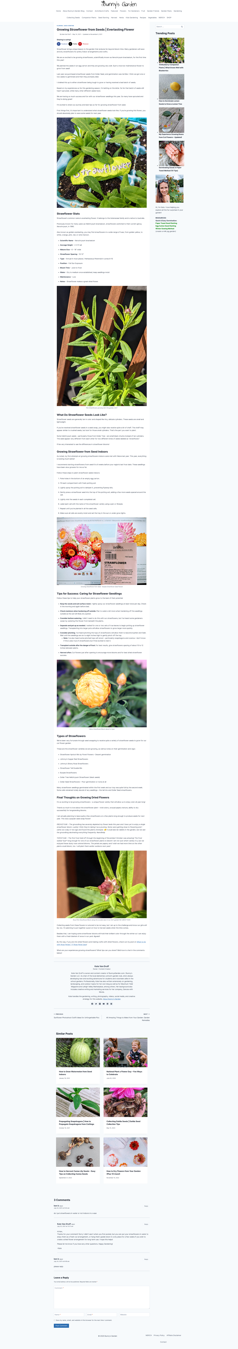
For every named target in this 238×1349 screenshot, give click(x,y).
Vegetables (152, 18)
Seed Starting (103, 18)
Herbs (121, 18)
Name (58, 1315)
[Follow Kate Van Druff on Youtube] (103, 1004)
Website (123, 1315)
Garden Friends (153, 11)
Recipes (143, 18)
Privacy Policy (159, 1335)
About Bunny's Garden (112, 999)
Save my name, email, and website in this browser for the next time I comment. (84, 1320)
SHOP (169, 18)
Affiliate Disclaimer (174, 1335)
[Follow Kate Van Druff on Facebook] (92, 1004)
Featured (114, 11)
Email (90, 1315)
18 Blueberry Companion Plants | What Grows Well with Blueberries (171, 68)
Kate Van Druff (66, 34)
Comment (59, 1288)
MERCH (162, 18)
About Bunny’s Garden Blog (73, 11)
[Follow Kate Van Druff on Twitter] (96, 1004)
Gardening (178, 11)
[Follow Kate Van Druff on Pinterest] (111, 1004)
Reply (146, 1206)
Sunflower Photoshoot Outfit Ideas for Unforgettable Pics (76, 1016)
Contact (89, 11)
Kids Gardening (132, 18)
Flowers (123, 11)
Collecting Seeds (73, 18)
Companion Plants (89, 18)
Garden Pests (166, 11)
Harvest (114, 18)
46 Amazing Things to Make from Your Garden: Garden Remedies (128, 1017)
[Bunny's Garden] (119, 4)
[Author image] (58, 34)
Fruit (143, 11)
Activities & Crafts (102, 11)
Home (58, 11)
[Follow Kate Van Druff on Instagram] (100, 1004)
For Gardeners (133, 11)
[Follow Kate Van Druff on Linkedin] (107, 1004)
